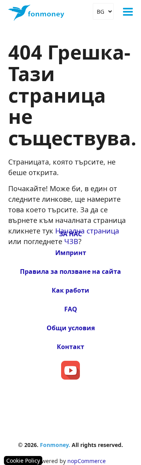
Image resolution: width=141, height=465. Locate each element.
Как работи (70, 290)
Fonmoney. (55, 445)
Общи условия (71, 328)
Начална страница (87, 230)
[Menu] (128, 12)
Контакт (70, 346)
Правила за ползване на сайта (70, 271)
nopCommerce (86, 461)
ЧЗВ (71, 241)
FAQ (70, 309)
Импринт (70, 252)
